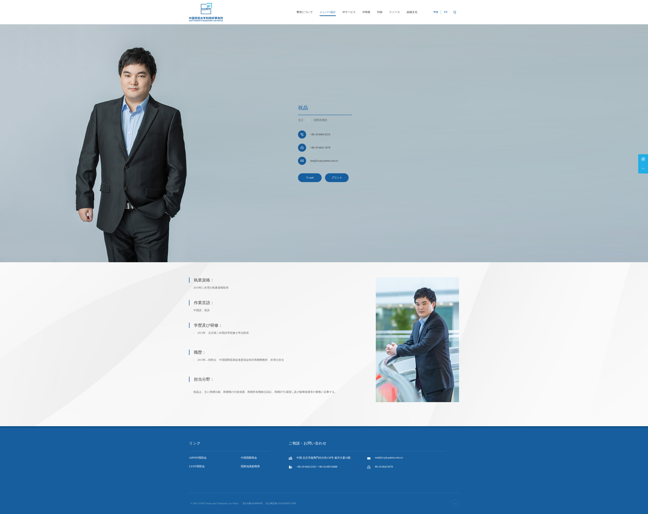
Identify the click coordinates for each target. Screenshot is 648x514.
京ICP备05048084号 (252, 503)
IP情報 (366, 12)
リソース (394, 12)
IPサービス (349, 12)
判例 (379, 12)
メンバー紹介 (328, 12)
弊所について (305, 12)
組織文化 (412, 12)
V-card (310, 177)
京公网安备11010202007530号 (280, 503)
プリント (336, 177)
